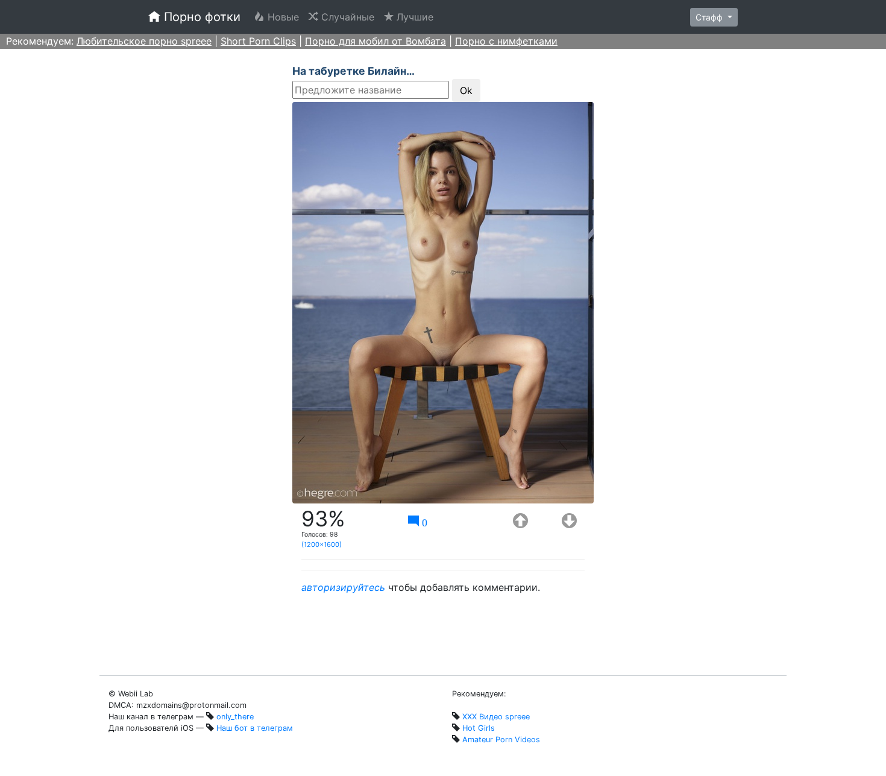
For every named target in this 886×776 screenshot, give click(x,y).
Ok (466, 90)
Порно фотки (200, 17)
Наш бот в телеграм (254, 728)
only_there (235, 716)
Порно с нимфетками (506, 41)
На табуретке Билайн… (353, 71)
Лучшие (416, 17)
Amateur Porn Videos (501, 739)
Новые (284, 17)
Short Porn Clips (258, 41)
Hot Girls (478, 728)
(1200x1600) (321, 544)
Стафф (710, 17)
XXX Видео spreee (496, 716)
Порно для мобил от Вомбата (375, 41)
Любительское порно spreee (144, 41)
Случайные (348, 17)
